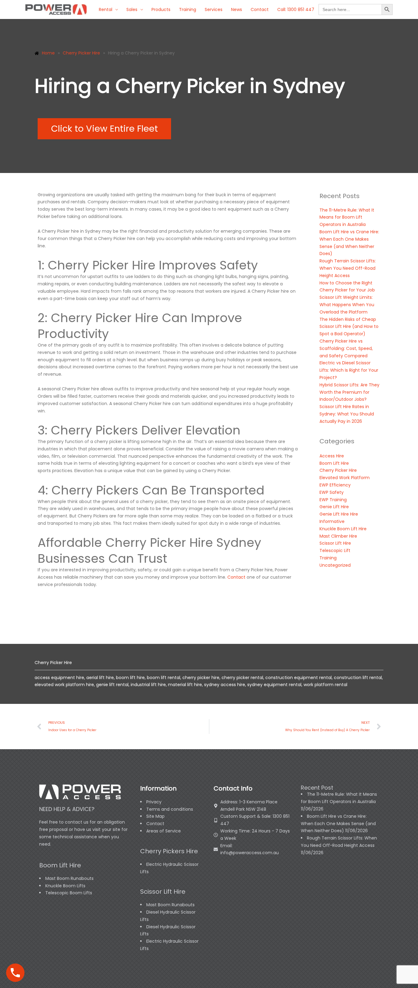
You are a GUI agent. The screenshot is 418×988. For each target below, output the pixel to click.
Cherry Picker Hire (338, 470)
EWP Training (333, 500)
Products (160, 9)
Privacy (154, 802)
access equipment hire (59, 677)
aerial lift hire (100, 677)
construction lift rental (358, 677)
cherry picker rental (242, 677)
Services (213, 9)
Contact (260, 9)
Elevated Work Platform (344, 478)
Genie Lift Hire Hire (338, 514)
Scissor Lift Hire (335, 543)
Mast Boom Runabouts (69, 878)
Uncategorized (335, 565)
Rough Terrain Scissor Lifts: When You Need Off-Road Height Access (347, 268)
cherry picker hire (200, 677)
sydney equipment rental (274, 685)
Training (187, 9)
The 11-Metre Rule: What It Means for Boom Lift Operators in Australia (346, 217)
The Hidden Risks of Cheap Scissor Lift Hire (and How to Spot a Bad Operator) (349, 326)
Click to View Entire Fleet (104, 128)
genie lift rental (112, 685)
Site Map (155, 816)
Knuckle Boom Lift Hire (343, 529)
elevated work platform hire (64, 685)
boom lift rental (163, 677)
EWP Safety (331, 492)
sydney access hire (224, 685)
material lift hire (185, 685)
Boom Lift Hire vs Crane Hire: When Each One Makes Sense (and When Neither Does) (338, 823)
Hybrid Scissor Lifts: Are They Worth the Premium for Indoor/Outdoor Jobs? (349, 392)
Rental (105, 9)
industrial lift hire (148, 685)
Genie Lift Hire (334, 507)
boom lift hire (130, 677)
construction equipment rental (298, 677)
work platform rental (325, 685)
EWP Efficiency (335, 485)
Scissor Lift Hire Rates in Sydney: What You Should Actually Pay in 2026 (346, 414)
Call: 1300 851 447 (295, 9)
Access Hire (331, 456)
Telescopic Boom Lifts (68, 893)
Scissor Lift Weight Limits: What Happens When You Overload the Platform (346, 304)
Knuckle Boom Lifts (65, 886)
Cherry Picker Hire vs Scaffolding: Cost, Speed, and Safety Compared (346, 348)
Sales (131, 9)
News (236, 9)
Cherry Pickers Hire (169, 851)
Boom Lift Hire (334, 463)
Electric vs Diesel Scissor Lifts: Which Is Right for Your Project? (348, 370)
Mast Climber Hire (338, 536)
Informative (332, 521)
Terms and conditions (169, 809)
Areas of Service (163, 831)
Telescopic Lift (334, 550)
